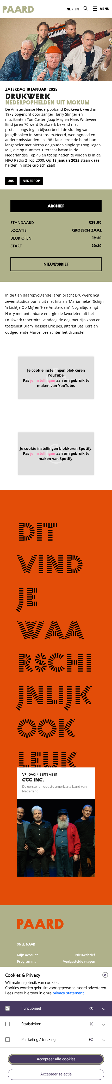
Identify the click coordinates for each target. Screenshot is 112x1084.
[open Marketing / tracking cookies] (103, 1040)
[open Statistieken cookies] (103, 1024)
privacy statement (68, 993)
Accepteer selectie (56, 1074)
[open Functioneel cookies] (103, 1009)
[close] (105, 975)
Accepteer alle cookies (56, 1059)
